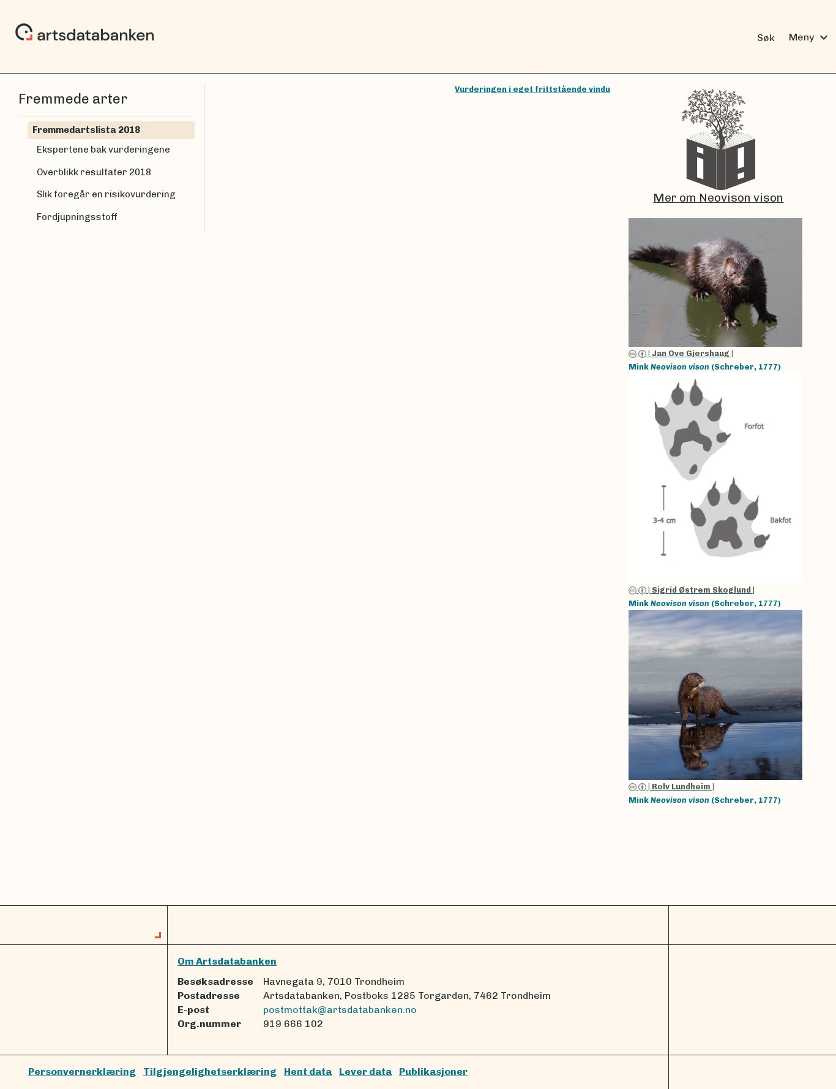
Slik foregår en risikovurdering (106, 194)
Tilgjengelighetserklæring (210, 1071)
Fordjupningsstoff (77, 216)
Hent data (308, 1071)
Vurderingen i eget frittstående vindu (532, 89)
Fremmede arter (73, 99)
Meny (810, 37)
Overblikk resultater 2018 (94, 172)
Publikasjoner (433, 1071)
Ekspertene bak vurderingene (103, 149)
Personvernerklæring (82, 1071)
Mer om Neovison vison (718, 198)
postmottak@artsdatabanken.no (340, 1009)
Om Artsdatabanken (227, 961)
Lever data (365, 1071)
